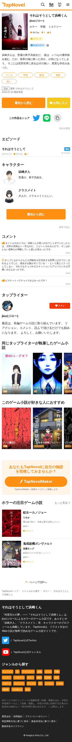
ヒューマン (7, 672)
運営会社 (6, 716)
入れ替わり (17, 689)
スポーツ (6, 683)
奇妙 (58, 75)
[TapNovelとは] (59, 5)
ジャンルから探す (31, 591)
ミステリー (54, 26)
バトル (48, 672)
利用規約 (17, 716)
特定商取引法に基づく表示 (15, 721)
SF (17, 672)
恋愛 (39, 672)
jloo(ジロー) (37, 20)
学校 (25, 75)
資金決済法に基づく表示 (43, 721)
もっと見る (61, 502)
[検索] (43, 5)
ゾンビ (9, 75)
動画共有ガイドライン (13, 726)
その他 (60, 683)
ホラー (33, 26)
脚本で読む (64, 227)
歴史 (56, 677)
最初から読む (23, 103)
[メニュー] (68, 5)
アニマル (31, 683)
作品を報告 (64, 128)
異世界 (5, 689)
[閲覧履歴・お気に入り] (51, 5)
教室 (41, 75)
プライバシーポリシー (36, 716)
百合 (28, 689)
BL (40, 683)
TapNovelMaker (38, 481)
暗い (9, 81)
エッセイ (49, 683)
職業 (39, 677)
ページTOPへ (38, 582)
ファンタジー (28, 672)
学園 (42, 26)
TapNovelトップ (10, 591)
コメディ (6, 677)
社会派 (48, 677)
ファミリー (19, 683)
